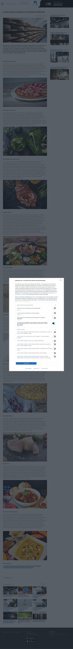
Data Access (36, 368)
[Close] (61, 280)
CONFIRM (26, 363)
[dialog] (36, 324)
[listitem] (36, 305)
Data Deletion (28, 368)
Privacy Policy (44, 368)
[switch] (54, 308)
